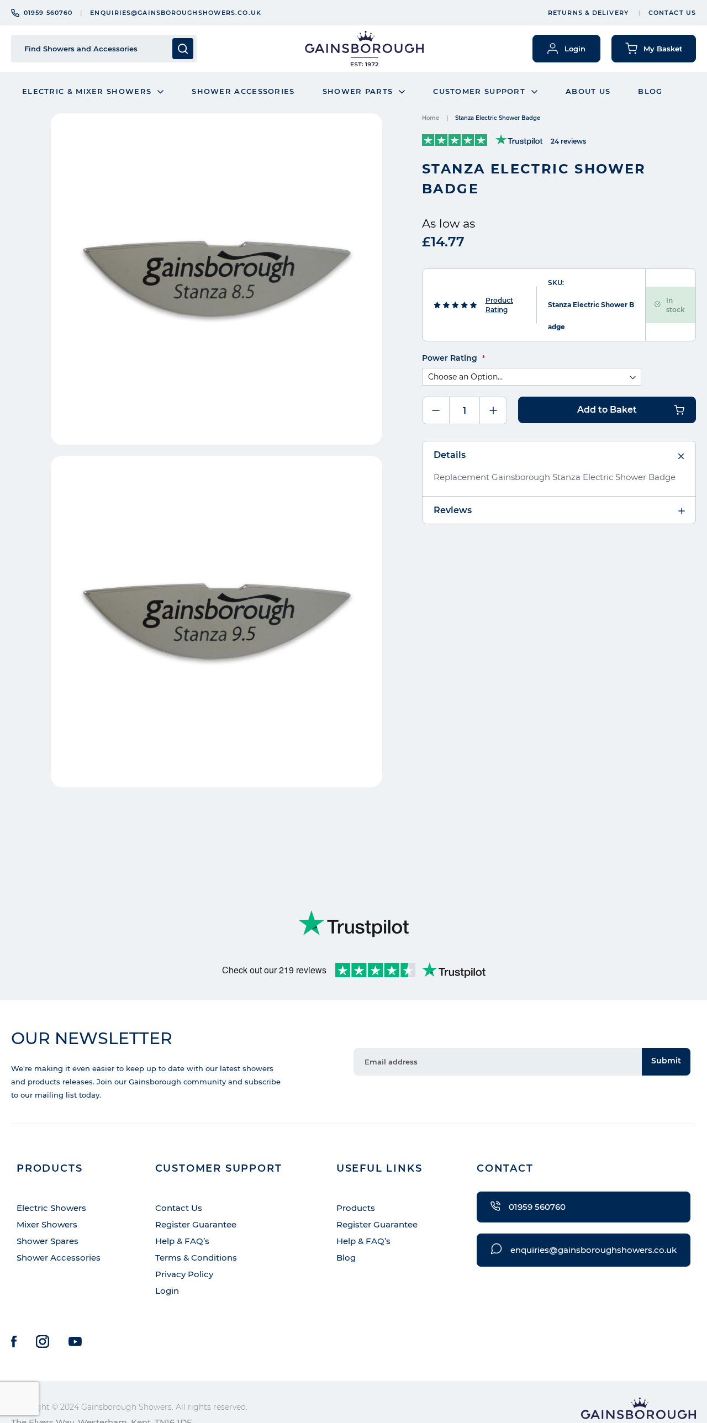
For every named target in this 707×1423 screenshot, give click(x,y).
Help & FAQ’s (182, 1241)
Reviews (453, 510)
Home (430, 118)
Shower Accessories (59, 1257)
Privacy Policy (184, 1274)
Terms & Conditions (196, 1257)
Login (167, 1290)
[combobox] (95, 48)
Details (450, 455)
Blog (346, 1257)
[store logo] (364, 48)
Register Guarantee (195, 1224)
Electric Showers (51, 1208)
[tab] (559, 455)
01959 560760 (48, 13)
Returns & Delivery (588, 13)
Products (355, 1208)
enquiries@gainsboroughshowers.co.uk (175, 13)
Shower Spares (47, 1241)
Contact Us (672, 13)
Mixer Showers (47, 1224)
